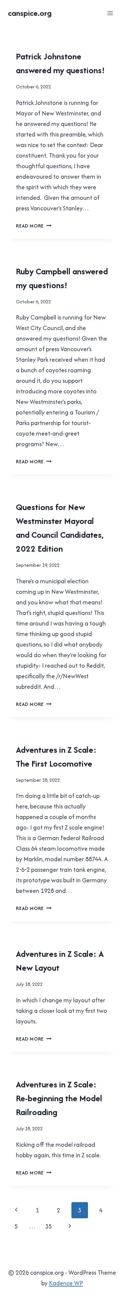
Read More (34, 225)
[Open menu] (110, 13)
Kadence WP (66, 1283)
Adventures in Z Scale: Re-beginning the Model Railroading (59, 1098)
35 (48, 1226)
